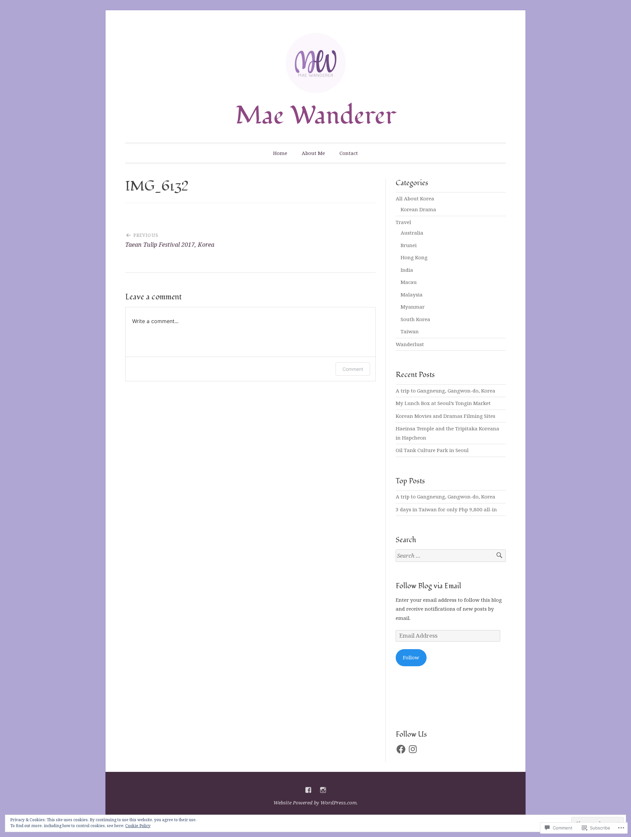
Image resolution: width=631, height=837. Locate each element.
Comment (352, 369)
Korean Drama (418, 209)
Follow (411, 657)
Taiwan (410, 331)
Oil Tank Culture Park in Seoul (432, 450)
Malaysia (412, 294)
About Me (313, 153)
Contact (348, 153)
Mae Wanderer (315, 116)
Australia (412, 232)
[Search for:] (451, 555)
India (407, 269)
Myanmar (413, 306)
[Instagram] (413, 749)
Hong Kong (414, 257)
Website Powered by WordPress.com (315, 802)
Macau (409, 282)
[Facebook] (401, 749)
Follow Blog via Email (428, 586)
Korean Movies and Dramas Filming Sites (445, 416)
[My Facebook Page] (308, 790)
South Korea (415, 319)
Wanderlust (410, 344)
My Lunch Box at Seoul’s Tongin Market (443, 403)
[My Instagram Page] (323, 790)
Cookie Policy (138, 825)
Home (280, 153)
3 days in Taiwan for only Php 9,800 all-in (446, 509)
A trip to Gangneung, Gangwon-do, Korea (445, 390)
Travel (403, 222)
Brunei (409, 245)
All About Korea (415, 198)
